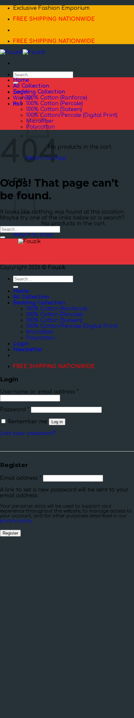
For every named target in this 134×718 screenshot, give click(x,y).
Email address (20, 478)
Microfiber (40, 332)
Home (21, 80)
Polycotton (40, 338)
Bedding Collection (39, 92)
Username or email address (39, 392)
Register (10, 533)
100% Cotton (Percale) (54, 103)
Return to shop (33, 235)
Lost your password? (28, 433)
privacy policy (16, 520)
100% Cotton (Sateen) (54, 109)
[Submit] (2, 237)
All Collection (31, 86)
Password (14, 410)
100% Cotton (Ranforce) (56, 98)
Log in (57, 421)
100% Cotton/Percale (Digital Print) (71, 115)
